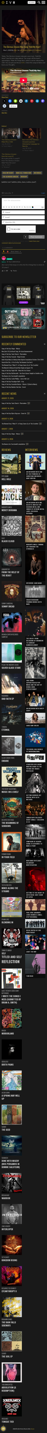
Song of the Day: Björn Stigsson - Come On (14, 413)
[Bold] (3, 207)
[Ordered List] (14, 207)
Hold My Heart (8, 173)
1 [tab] (3, 328)
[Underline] (9, 207)
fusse (32, 1429)
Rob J (16, 50)
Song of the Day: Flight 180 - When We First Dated (16, 370)
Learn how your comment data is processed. (20, 242)
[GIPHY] (32, 207)
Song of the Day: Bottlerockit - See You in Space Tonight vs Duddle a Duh (22, 373)
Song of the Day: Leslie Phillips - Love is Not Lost (15, 379)
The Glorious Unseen (10, 177)
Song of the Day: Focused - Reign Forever (13, 357)
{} (27, 207)
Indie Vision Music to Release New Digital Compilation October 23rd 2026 (23, 359)
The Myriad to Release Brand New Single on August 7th (17, 368)
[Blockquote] (19, 207)
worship (24, 177)
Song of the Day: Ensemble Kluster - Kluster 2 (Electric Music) (19, 384)
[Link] (24, 207)
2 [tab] (6, 328)
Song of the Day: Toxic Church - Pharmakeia (14, 354)
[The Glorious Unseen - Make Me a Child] (11, 133)
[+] (30, 207)
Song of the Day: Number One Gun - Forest (14, 387)
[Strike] (11, 207)
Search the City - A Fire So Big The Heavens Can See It (17, 362)
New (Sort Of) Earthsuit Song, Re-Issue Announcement (17, 351)
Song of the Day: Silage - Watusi (11, 348)
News (30, 50)
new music (37, 173)
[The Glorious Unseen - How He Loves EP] (12, 160)
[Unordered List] (17, 207)
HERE (23, 63)
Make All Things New (23, 173)
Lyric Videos (23, 50)
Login (43, 193)
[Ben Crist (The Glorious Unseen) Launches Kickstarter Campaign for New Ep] (31, 133)
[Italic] (6, 207)
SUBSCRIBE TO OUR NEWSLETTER (19, 337)
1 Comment (37, 50)
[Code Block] (22, 207)
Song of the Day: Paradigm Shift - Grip (13, 381)
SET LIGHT (32, 2)
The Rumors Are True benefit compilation (13, 376)
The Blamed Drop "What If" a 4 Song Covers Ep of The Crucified (20, 365)
